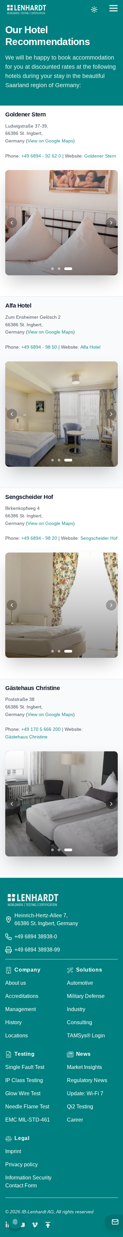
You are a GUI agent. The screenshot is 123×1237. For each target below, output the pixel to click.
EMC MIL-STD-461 (27, 1120)
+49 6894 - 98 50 (39, 347)
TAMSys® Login (86, 1035)
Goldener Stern (100, 156)
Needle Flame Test (27, 1106)
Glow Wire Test (22, 1093)
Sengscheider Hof (98, 538)
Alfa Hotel (90, 347)
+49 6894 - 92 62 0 (41, 156)
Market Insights (84, 1067)
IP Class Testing (24, 1080)
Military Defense (86, 996)
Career (75, 1120)
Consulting (79, 1022)
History (13, 1022)
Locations (16, 1035)
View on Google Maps (50, 140)
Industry (76, 1009)
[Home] (26, 9)
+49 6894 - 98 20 (39, 538)
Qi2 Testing (80, 1106)
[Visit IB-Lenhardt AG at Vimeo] (34, 1225)
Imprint (13, 1151)
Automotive (80, 983)
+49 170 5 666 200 (41, 729)
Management (20, 1009)
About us (15, 983)
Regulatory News (87, 1080)
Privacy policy (21, 1164)
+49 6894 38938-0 (35, 936)
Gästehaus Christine (26, 736)
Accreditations (21, 996)
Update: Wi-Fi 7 (85, 1093)
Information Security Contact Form (28, 1181)
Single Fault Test (24, 1067)
